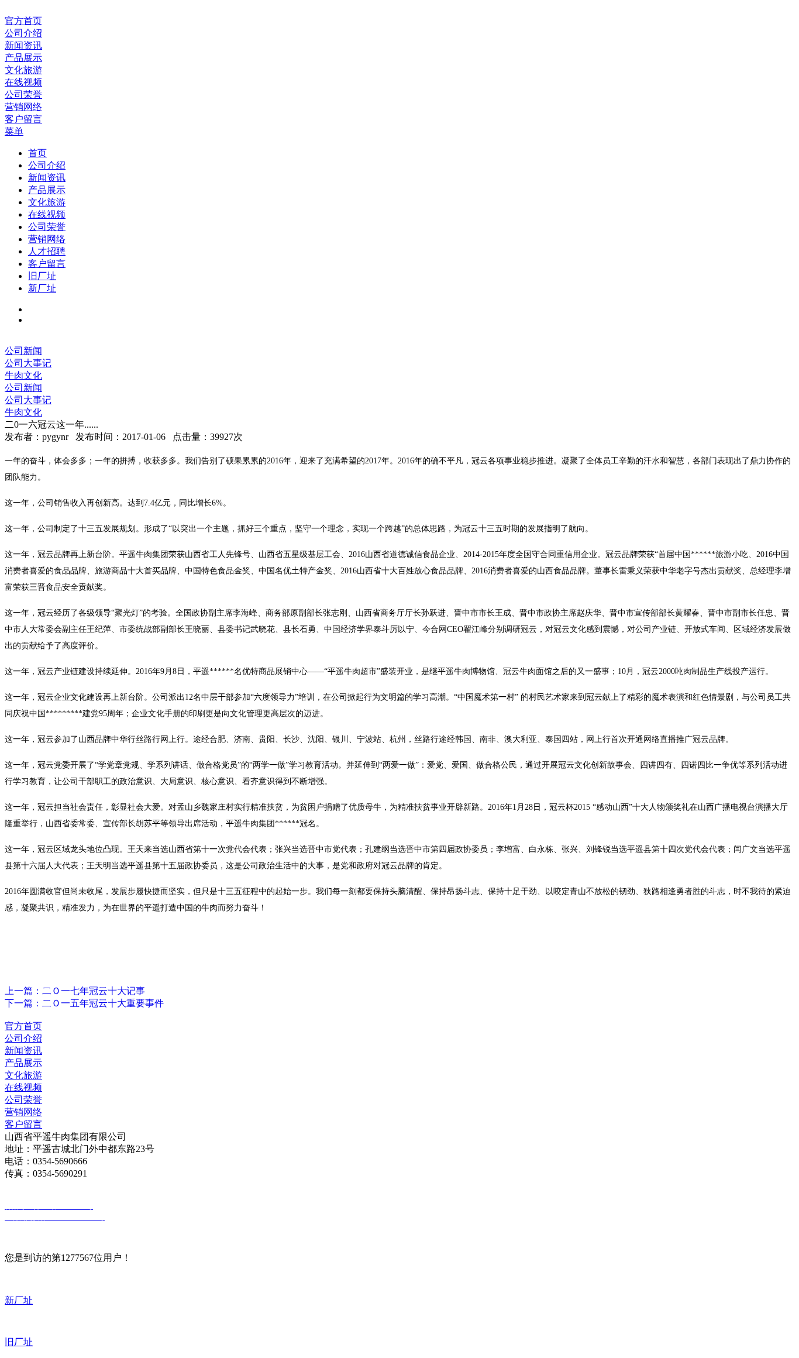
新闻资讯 (47, 178)
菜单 (14, 131)
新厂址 (42, 288)
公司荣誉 (47, 227)
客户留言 (47, 264)
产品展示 (47, 190)
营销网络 (47, 239)
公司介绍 (47, 165)
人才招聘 (47, 251)
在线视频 (47, 214)
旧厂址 (42, 276)
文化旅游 (47, 202)
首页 (37, 153)
